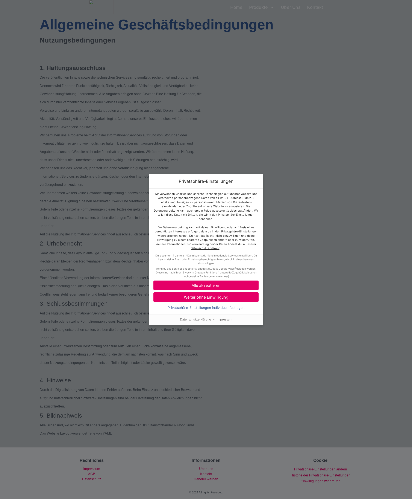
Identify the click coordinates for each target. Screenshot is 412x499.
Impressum (224, 319)
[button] (206, 285)
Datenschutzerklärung (205, 248)
